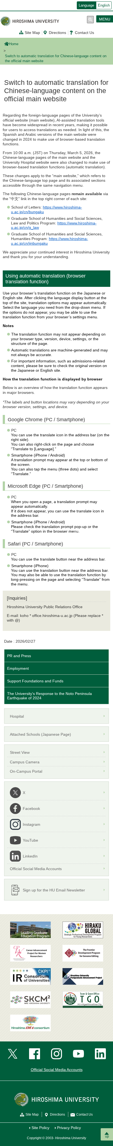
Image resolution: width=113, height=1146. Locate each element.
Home (13, 44)
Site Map (32, 32)
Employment (18, 668)
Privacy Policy (69, 1127)
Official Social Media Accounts (57, 1069)
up (107, 1136)
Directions (57, 32)
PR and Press (19, 656)
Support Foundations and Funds (35, 681)
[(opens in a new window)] (30, 953)
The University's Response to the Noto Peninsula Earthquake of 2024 (49, 695)
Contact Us (84, 32)
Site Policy (40, 1127)
